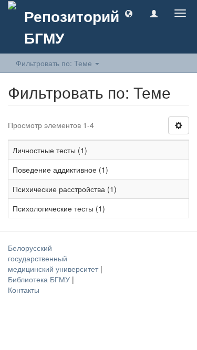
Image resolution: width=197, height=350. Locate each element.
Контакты (23, 289)
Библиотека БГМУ (40, 279)
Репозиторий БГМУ (71, 26)
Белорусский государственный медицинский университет (54, 258)
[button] (128, 13)
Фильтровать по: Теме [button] (55, 63)
